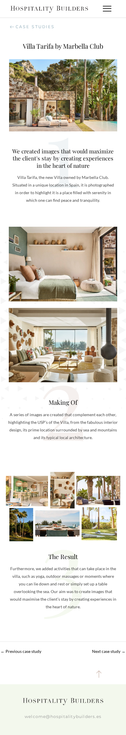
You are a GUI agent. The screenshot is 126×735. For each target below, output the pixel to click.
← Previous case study (21, 651)
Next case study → (108, 651)
